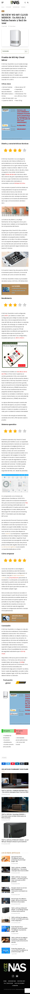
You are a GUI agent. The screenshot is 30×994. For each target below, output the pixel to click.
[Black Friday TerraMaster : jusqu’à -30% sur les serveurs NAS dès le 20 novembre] (6, 901)
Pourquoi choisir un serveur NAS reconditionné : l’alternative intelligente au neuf (19, 890)
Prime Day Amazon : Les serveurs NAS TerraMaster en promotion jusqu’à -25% (19, 950)
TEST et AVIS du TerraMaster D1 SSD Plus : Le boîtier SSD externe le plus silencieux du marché (19, 940)
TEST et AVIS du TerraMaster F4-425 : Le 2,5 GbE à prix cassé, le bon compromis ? (19, 919)
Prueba (4, 757)
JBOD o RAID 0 (19, 338)
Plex (26, 503)
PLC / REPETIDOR (8, 983)
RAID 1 (6, 316)
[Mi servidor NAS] (15, 2)
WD (3, 11)
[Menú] (3, 2)
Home (5, 981)
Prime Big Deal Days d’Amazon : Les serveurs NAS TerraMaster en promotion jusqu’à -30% (19, 929)
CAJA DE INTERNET (20, 983)
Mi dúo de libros (10, 174)
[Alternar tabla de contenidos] (25, 51)
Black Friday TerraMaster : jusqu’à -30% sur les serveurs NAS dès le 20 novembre (19, 900)
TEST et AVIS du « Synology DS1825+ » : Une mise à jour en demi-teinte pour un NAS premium (14, 816)
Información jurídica (21, 989)
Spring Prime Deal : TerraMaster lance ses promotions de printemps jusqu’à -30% (18, 859)
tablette (7, 534)
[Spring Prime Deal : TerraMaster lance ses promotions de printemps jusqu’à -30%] (6, 859)
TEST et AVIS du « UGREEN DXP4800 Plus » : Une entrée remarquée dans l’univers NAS (15, 791)
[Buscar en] (27, 2)
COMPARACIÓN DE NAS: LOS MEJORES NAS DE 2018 (19, 290)
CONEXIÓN (15, 985)
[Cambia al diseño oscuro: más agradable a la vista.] (25, 2)
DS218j (22, 662)
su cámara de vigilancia (9, 547)
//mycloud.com (13, 578)
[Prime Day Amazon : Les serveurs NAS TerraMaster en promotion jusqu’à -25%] (6, 951)
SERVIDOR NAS (12, 981)
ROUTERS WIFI (21, 981)
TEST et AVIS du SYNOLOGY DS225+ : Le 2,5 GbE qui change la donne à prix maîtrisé (15, 840)
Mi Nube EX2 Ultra (19, 183)
